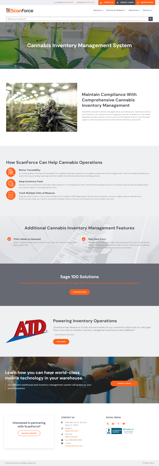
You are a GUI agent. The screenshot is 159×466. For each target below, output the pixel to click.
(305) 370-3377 (71, 431)
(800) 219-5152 (71, 437)
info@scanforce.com (73, 446)
